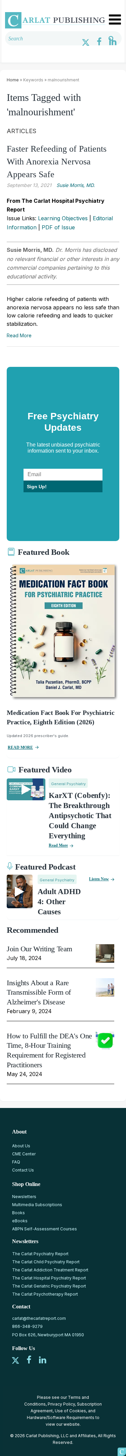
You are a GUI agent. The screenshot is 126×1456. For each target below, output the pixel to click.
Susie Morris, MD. (75, 185)
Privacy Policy (61, 1404)
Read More (19, 335)
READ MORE (20, 747)
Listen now (99, 879)
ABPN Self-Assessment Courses (44, 1228)
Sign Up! (37, 486)
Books (18, 1212)
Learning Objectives (63, 218)
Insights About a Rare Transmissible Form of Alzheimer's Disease (39, 992)
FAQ (16, 1161)
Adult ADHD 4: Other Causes (59, 901)
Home (13, 79)
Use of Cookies (70, 1410)
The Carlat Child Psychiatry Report (46, 1261)
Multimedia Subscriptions (37, 1204)
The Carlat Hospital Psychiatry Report (49, 1277)
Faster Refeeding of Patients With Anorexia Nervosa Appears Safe (57, 161)
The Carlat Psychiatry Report (40, 1253)
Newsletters (24, 1196)
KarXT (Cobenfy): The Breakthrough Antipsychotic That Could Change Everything (80, 815)
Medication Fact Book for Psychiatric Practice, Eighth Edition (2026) (61, 717)
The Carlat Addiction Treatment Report (50, 1269)
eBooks (20, 1220)
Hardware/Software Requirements (60, 1417)
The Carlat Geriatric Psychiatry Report (49, 1286)
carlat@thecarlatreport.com (39, 1318)
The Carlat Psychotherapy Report (45, 1294)
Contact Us (23, 1170)
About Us (21, 1145)
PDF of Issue (58, 227)
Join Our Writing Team (39, 949)
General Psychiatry (68, 783)
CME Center (24, 1153)
